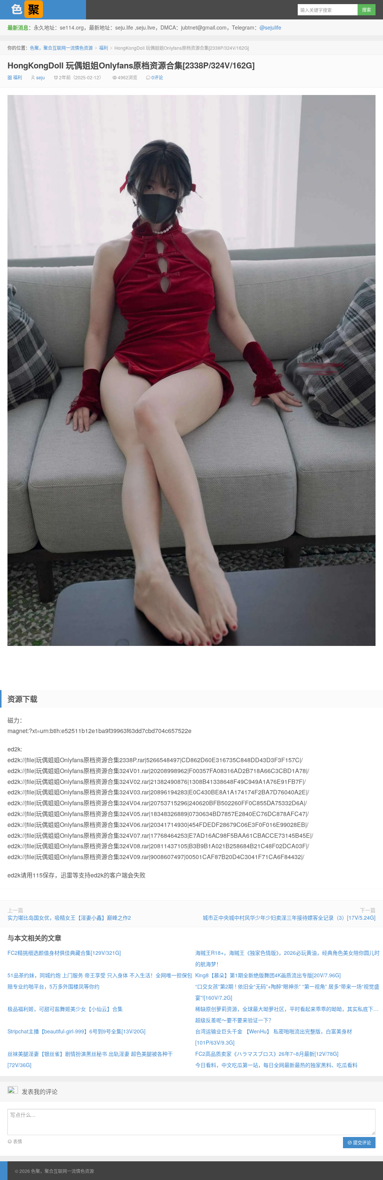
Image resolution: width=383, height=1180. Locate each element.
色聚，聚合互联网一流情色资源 (43, 9)
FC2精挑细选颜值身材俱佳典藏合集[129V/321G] (64, 952)
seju (40, 77)
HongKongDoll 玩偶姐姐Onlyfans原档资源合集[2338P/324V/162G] (131, 65)
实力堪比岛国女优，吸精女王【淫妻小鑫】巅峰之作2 (69, 917)
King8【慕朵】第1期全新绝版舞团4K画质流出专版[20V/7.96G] (268, 975)
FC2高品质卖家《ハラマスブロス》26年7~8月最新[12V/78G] (266, 1053)
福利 (103, 48)
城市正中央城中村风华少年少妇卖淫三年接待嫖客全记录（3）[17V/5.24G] (289, 917)
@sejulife (270, 27)
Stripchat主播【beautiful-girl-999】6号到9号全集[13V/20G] (76, 1031)
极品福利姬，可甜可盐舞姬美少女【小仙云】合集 (65, 1008)
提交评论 (361, 1142)
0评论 (157, 77)
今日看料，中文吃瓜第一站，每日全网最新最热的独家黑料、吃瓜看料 (276, 1065)
